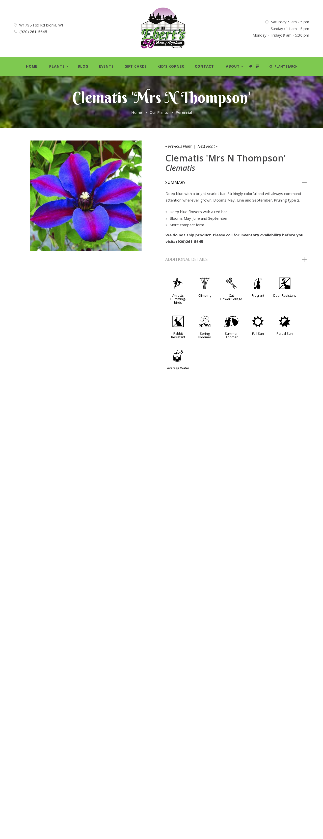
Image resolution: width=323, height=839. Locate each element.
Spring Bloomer (204, 335)
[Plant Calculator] (251, 66)
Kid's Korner (170, 66)
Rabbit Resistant (178, 335)
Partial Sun (285, 333)
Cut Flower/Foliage (231, 297)
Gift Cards (135, 66)
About (232, 66)
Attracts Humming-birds (178, 299)
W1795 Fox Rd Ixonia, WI (41, 24)
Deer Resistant (284, 295)
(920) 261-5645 (33, 31)
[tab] (237, 182)
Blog (83, 66)
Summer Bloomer (231, 335)
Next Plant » (208, 146)
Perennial (184, 112)
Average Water (178, 368)
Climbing (204, 295)
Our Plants (159, 112)
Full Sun (258, 333)
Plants (57, 66)
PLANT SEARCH (285, 66)
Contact (204, 66)
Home (31, 66)
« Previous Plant (178, 146)
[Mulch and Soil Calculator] (257, 66)
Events (106, 66)
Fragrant (258, 295)
